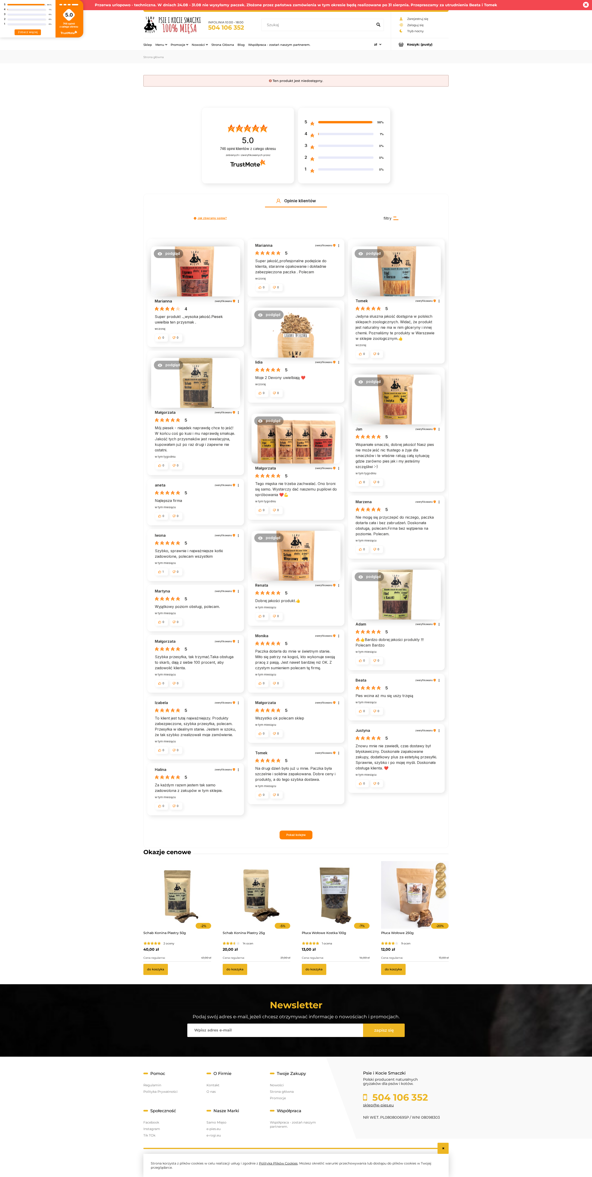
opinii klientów (248, 148)
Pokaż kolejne (296, 835)
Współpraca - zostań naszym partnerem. (293, 1124)
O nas (211, 1092)
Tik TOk (149, 1135)
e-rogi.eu (214, 1135)
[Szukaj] (378, 25)
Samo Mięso (216, 1122)
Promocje (278, 1098)
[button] (278, 201)
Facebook (151, 1122)
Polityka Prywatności (160, 1092)
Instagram (151, 1129)
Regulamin (152, 1085)
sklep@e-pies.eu (378, 1105)
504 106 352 (226, 27)
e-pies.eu (214, 1129)
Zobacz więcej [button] (28, 32)
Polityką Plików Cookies (278, 1163)
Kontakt (213, 1085)
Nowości (277, 1085)
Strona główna (282, 1092)
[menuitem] (147, 44)
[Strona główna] (172, 25)
